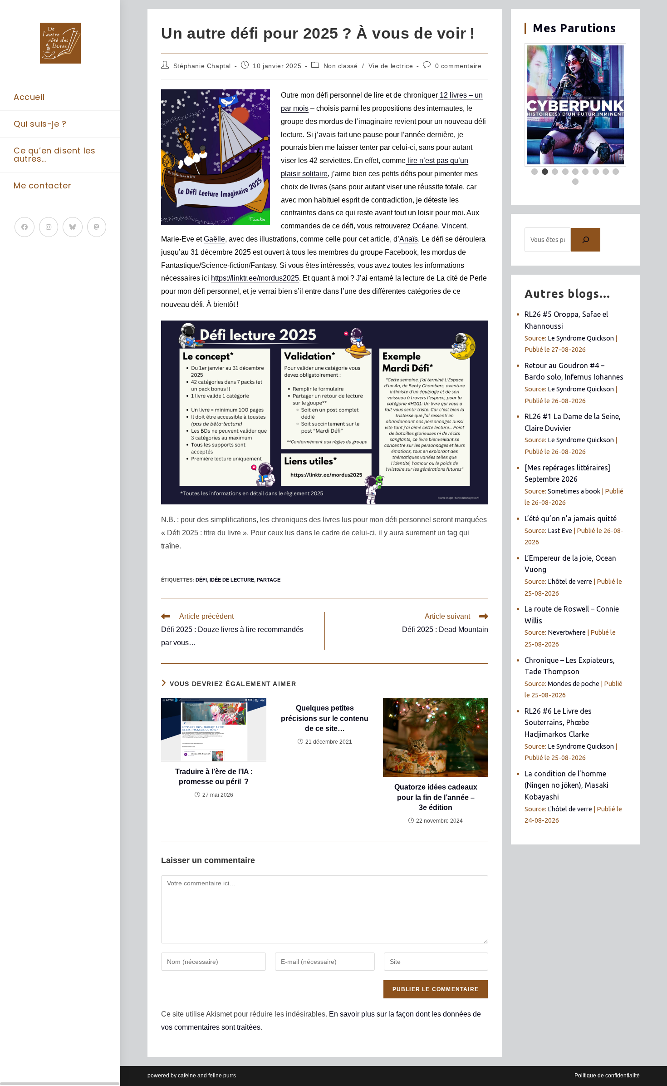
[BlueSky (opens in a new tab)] (73, 227)
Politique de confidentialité (607, 1075)
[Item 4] (565, 171)
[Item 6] (585, 171)
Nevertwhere (567, 632)
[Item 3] (555, 171)
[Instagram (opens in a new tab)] (48, 227)
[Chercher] (586, 239)
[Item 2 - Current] (545, 171)
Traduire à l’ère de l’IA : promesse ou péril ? (214, 776)
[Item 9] (616, 171)
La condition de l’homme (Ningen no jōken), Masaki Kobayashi (566, 785)
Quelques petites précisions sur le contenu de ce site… (324, 718)
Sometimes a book (574, 491)
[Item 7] (596, 171)
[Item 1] (534, 171)
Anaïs (408, 239)
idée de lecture (232, 579)
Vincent (453, 226)
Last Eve (560, 530)
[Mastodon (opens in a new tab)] (96, 227)
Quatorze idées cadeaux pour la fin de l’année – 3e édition (435, 797)
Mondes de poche (573, 683)
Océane (425, 226)
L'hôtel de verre (570, 581)
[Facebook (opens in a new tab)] (24, 227)
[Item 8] (606, 171)
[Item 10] (575, 181)
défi (201, 579)
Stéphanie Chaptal (202, 65)
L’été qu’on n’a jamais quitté (571, 518)
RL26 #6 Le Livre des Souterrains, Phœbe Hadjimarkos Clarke (558, 722)
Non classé (341, 65)
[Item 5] (575, 171)
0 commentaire (458, 65)
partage (268, 579)
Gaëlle (214, 239)
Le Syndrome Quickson (581, 338)
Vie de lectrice (390, 65)
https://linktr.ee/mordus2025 (255, 278)
